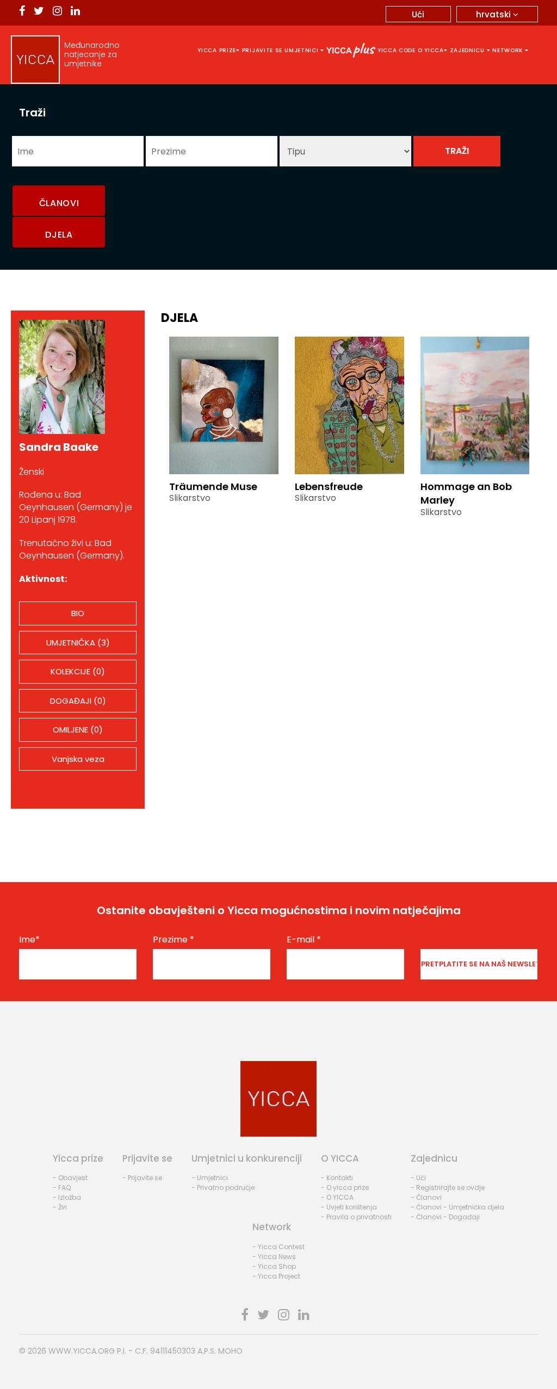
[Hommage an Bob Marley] (475, 404)
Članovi (59, 203)
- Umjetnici (209, 1177)
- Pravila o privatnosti (356, 1216)
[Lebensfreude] (349, 404)
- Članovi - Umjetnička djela (457, 1207)
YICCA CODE (396, 50)
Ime (29, 940)
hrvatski (494, 14)
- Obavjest (70, 1177)
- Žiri (60, 1207)
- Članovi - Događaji (445, 1216)
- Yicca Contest (278, 1246)
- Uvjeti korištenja (349, 1207)
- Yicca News (274, 1256)
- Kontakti (337, 1177)
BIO (77, 613)
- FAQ (62, 1187)
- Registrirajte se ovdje (448, 1187)
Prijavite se (262, 50)
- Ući (418, 1177)
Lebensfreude (329, 486)
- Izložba (67, 1197)
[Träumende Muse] (223, 404)
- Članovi (426, 1197)
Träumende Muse (213, 486)
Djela (59, 234)
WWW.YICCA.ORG (81, 1350)
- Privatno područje (223, 1187)
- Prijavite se (142, 1177)
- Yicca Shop (274, 1266)
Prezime (173, 940)
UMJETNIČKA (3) (78, 642)
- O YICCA (337, 1197)
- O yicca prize (345, 1187)
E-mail (304, 940)
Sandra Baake (58, 447)
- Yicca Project (276, 1276)
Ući (418, 14)
